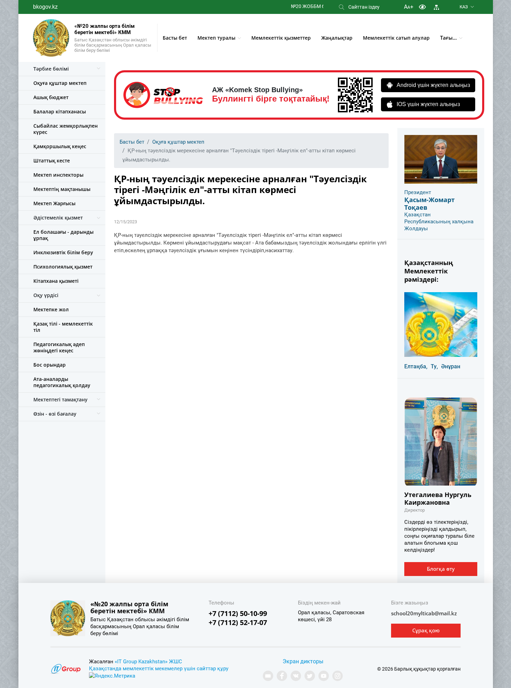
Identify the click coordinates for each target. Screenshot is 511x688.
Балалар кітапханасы (59, 111)
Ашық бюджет (50, 97)
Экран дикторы (303, 661)
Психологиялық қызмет (62, 266)
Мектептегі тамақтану (60, 399)
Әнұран (450, 366)
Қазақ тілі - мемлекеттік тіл (63, 326)
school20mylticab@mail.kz (424, 613)
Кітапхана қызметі (56, 281)
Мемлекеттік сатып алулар (396, 37)
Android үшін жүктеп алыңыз (433, 85)
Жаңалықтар (336, 37)
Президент (417, 192)
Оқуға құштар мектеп (60, 83)
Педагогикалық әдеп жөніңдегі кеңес (59, 347)
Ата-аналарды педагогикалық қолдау (61, 382)
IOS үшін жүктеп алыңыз (428, 104)
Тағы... (448, 37)
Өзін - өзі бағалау (54, 413)
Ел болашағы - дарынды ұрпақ (63, 235)
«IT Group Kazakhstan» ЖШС (148, 661)
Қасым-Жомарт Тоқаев (429, 203)
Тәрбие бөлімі (51, 68)
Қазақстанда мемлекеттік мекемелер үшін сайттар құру (158, 668)
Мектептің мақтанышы (61, 189)
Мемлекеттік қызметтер (281, 37)
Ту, (434, 366)
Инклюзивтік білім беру (63, 252)
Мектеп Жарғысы (54, 203)
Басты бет (175, 37)
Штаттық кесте (51, 160)
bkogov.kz (45, 6)
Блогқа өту (441, 568)
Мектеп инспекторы (58, 174)
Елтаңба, (416, 366)
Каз (464, 6)
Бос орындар (49, 364)
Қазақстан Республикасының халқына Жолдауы (438, 221)
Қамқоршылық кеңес (59, 146)
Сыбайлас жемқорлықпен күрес (65, 128)
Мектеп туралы (216, 37)
